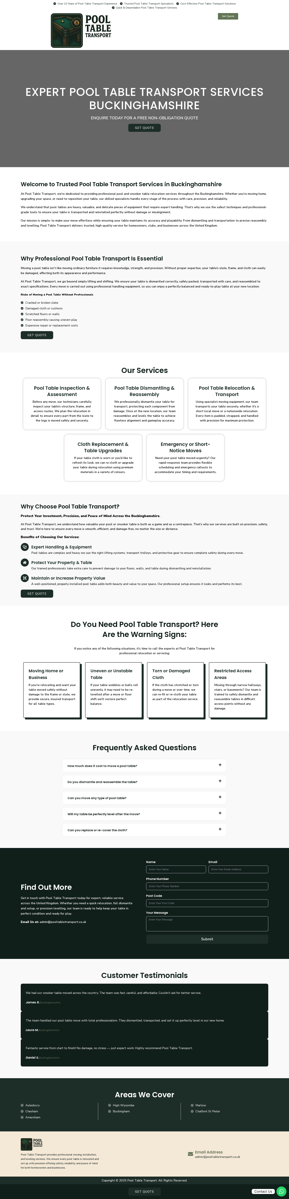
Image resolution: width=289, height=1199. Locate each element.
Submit (207, 939)
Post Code (154, 896)
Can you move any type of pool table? (97, 798)
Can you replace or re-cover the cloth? (97, 830)
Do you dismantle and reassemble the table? (102, 782)
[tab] (144, 765)
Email (213, 862)
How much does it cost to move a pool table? (102, 766)
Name (151, 862)
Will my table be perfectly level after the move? (104, 814)
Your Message (157, 913)
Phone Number (157, 879)
